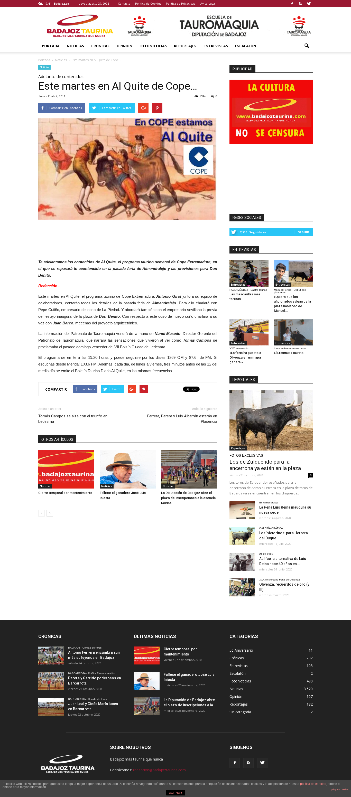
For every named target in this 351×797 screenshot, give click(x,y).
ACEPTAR (175, 792)
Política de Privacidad (181, 3)
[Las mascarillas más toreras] (249, 273)
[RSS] (300, 4)
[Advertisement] (127, 237)
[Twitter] (309, 4)
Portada (51, 45)
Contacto (124, 3)
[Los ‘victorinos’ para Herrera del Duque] (242, 536)
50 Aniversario (241, 650)
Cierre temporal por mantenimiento (65, 493)
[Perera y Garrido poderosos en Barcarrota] (51, 681)
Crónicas (100, 45)
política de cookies (313, 784)
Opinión (124, 45)
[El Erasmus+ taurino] (293, 332)
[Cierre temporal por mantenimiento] (66, 469)
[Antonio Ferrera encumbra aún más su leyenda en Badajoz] (51, 655)
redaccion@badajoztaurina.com (159, 769)
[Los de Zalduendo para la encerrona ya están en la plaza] (271, 420)
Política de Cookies (148, 3)
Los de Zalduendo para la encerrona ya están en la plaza (265, 465)
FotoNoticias (153, 45)
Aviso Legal (208, 3)
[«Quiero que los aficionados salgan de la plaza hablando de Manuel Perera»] (293, 273)
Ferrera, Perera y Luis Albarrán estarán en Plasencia (182, 419)
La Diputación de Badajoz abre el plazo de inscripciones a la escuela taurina (188, 498)
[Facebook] (292, 4)
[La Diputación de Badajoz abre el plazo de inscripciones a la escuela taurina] (189, 469)
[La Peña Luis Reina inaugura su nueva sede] (242, 510)
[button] (306, 46)
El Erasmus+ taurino (288, 353)
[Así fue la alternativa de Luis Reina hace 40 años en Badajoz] (242, 562)
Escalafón (245, 45)
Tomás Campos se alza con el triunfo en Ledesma (72, 419)
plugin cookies (339, 789)
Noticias (75, 45)
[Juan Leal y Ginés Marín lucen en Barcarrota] (51, 707)
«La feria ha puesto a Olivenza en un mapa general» (245, 357)
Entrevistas (216, 45)
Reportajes (185, 45)
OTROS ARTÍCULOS (57, 439)
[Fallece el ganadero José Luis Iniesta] (128, 469)
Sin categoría (240, 711)
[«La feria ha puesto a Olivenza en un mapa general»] (249, 332)
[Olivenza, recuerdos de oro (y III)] (242, 587)
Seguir (303, 232)
